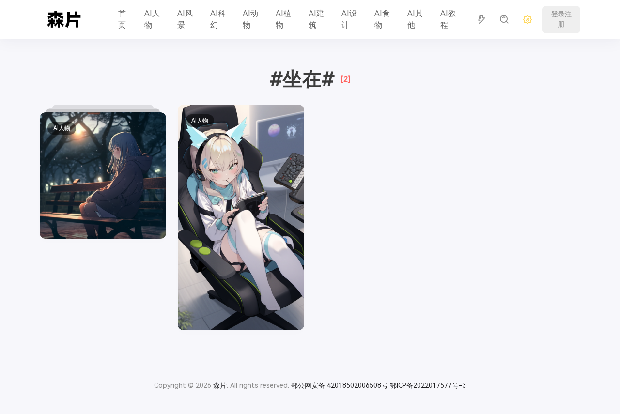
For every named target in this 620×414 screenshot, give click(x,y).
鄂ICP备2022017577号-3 (428, 385)
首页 (122, 19)
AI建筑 (316, 19)
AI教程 (448, 19)
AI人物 (152, 19)
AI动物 (250, 19)
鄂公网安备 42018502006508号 (339, 385)
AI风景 (185, 19)
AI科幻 (218, 19)
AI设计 (349, 19)
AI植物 (283, 19)
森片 (220, 385)
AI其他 (415, 19)
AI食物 (382, 19)
